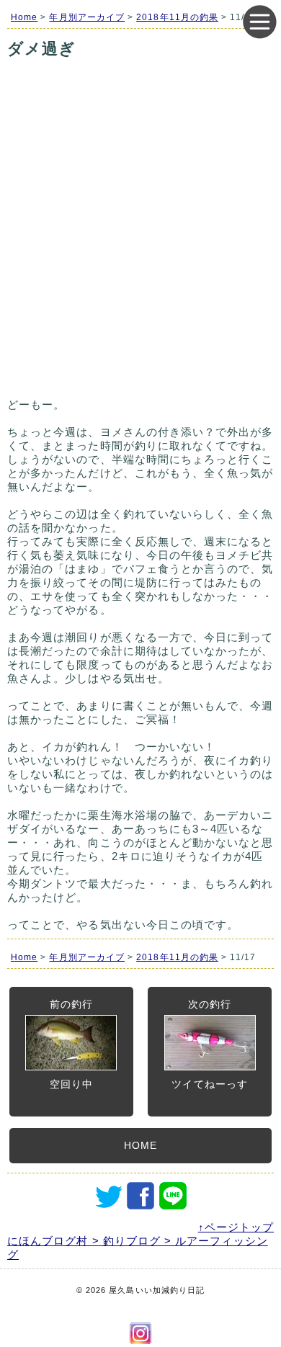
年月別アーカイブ (87, 17)
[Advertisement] (140, 246)
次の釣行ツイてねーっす (209, 1044)
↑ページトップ (236, 1227)
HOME (140, 1145)
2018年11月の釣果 (177, 17)
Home (24, 17)
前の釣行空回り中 (71, 1044)
